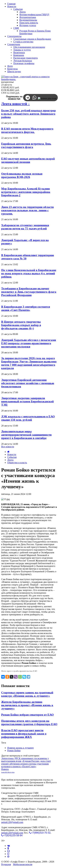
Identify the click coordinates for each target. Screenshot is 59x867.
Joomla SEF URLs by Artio (8, 772)
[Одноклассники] (7, 677)
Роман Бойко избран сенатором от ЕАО (27, 714)
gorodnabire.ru (8, 782)
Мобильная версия (22, 864)
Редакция (6, 864)
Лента (10, 460)
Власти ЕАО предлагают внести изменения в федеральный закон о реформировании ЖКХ (23, 734)
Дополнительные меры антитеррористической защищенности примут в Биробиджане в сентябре (26, 435)
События (11, 457)
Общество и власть (17, 462)
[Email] (8, 856)
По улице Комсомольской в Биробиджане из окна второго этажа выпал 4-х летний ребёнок (28, 273)
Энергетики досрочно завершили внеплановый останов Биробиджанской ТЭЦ (27, 401)
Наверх (5, 769)
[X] (11, 677)
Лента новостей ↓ (15, 104)
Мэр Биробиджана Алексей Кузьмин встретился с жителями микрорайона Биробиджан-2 (25, 192)
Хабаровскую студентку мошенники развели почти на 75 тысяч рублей (25, 227)
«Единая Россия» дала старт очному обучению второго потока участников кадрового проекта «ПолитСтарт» (26, 764)
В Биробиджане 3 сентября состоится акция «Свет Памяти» (25, 308)
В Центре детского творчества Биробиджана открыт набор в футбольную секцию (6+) (21, 325)
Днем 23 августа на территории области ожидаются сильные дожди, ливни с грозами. (27, 210)
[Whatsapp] (8, 854)
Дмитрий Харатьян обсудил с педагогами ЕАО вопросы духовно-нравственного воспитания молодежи (28, 343)
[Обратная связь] (8, 851)
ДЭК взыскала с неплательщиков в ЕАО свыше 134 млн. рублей (28, 418)
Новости (11, 454)
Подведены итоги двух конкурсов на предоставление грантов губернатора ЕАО (29, 722)
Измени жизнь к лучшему (20, 748)
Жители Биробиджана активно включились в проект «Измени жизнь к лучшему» (27, 705)
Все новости (7, 446)
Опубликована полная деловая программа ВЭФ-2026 (21, 175)
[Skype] (24, 677)
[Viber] (16, 677)
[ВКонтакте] (3, 677)
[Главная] (8, 451)
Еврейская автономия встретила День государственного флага (26, 145)
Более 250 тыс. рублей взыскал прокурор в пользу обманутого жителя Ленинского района (28, 114)
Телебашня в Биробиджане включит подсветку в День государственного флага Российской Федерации (28, 292)
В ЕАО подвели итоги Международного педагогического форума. (27, 130)
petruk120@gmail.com (12, 822)
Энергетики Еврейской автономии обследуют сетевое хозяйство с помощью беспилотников (27, 383)
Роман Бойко (14, 750)
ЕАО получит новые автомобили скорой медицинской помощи (28, 160)
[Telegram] (28, 677)
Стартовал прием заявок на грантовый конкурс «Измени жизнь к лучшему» (27, 694)
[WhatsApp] (20, 677)
